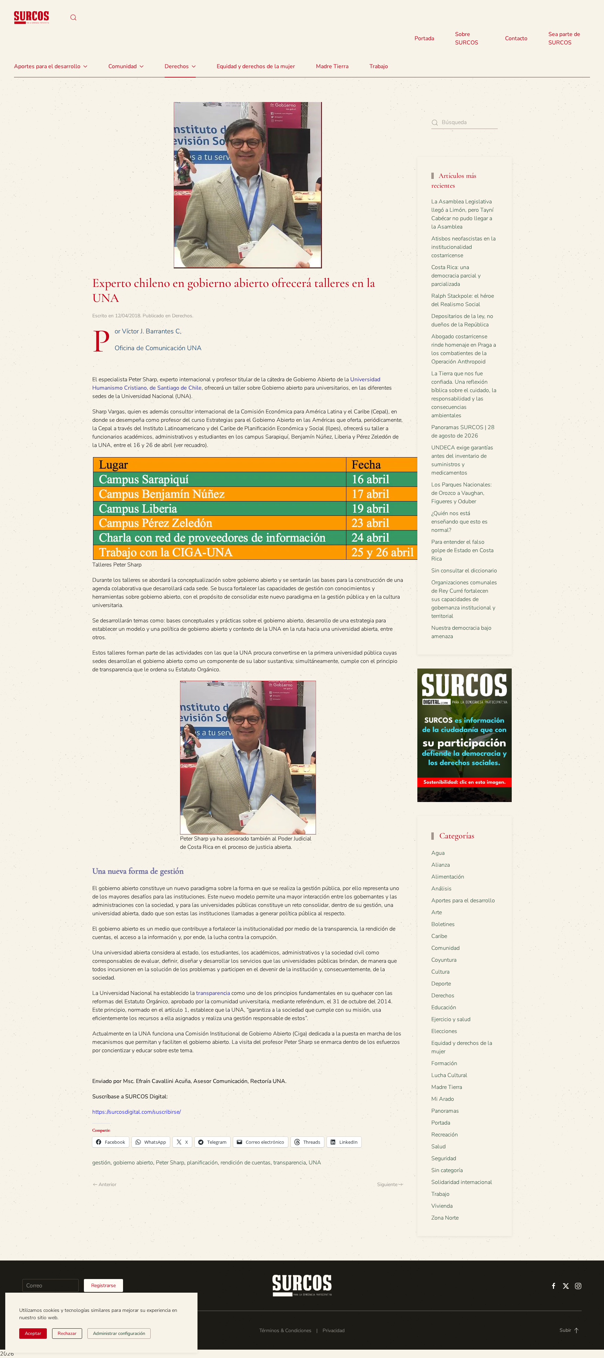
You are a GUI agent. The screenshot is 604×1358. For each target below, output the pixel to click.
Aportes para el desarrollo (463, 900)
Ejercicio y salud (450, 1019)
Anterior (107, 1184)
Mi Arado (442, 1099)
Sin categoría (447, 1170)
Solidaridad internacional (461, 1182)
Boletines (443, 924)
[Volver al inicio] (31, 17)
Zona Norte (445, 1218)
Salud (438, 1146)
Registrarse (103, 1285)
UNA (315, 1162)
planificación (202, 1162)
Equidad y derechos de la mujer (256, 66)
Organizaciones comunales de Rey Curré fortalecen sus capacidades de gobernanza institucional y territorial (464, 599)
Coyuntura (443, 960)
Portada (424, 38)
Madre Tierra (332, 66)
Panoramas (445, 1111)
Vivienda (442, 1206)
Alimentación (447, 877)
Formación (444, 1063)
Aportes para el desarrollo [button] (47, 66)
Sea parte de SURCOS (564, 38)
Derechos (182, 315)
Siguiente (387, 1184)
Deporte (441, 984)
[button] (73, 17)
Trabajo (378, 66)
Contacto (516, 38)
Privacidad (334, 1330)
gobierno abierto (133, 1162)
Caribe (439, 936)
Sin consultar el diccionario (464, 571)
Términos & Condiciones (285, 1330)
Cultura (440, 972)
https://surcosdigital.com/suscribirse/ (136, 1112)
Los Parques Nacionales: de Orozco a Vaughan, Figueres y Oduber (461, 493)
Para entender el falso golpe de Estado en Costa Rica (462, 550)
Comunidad (445, 948)
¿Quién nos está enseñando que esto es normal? (459, 522)
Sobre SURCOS (466, 38)
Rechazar (67, 1333)
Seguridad (443, 1158)
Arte (436, 912)
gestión (101, 1162)
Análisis (441, 889)
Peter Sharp (170, 1162)
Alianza (440, 865)
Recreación (444, 1135)
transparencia (213, 993)
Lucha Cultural (449, 1075)
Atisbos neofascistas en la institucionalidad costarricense (463, 247)
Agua (438, 853)
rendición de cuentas (246, 1162)
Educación (443, 1007)
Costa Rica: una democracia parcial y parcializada (456, 275)
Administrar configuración (119, 1333)
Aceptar (33, 1333)
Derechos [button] (177, 66)
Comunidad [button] (122, 66)
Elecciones (444, 1031)
